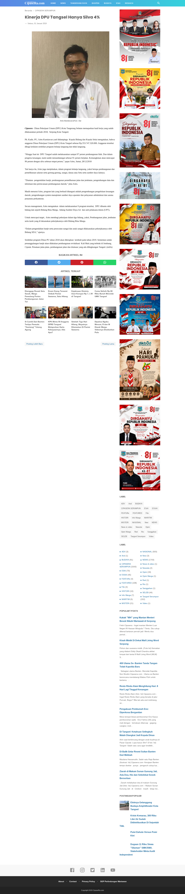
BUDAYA (138, 504)
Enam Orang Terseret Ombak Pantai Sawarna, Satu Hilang (58, 293)
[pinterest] (82, 262)
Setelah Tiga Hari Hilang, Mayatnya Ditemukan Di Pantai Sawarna (80, 326)
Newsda (139, 527)
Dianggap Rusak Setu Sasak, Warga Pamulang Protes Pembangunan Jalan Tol (35, 296)
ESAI (146, 508)
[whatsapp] (104, 262)
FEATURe (125, 513)
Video (151, 536)
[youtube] (113, 872)
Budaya (108, 3)
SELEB (124, 536)
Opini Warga (126, 532)
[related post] (35, 282)
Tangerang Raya (78, 3)
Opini (148, 527)
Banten (95, 3)
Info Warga (136, 518)
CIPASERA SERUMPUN (131, 508)
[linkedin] (102, 872)
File (147, 513)
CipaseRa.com (98, 890)
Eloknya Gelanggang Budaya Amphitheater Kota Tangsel (144, 806)
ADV (123, 504)
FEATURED (137, 513)
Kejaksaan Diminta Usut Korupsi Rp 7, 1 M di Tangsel (82, 293)
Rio (142, 532)
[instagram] (82, 872)
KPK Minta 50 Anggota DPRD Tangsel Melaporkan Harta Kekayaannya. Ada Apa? (58, 327)
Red (136, 532)
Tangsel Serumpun (138, 536)
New (146, 522)
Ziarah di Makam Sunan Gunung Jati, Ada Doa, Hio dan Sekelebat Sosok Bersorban (138, 774)
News (63, 3)
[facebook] (36, 262)
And (130, 504)
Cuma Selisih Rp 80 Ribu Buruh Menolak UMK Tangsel (104, 293)
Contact (73, 881)
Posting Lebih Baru (34, 344)
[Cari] (158, 3)
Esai (118, 3)
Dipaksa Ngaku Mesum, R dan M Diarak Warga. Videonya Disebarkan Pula (104, 327)
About (61, 881)
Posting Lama (108, 344)
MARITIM (148, 518)
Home (53, 3)
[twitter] (59, 262)
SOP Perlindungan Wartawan (113, 881)
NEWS (154, 522)
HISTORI (124, 518)
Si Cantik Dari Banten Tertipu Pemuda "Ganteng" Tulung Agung (34, 326)
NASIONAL (136, 522)
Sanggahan (151, 532)
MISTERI (125, 522)
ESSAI (155, 508)
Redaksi (129, 3)
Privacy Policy (88, 881)
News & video (126, 527)
